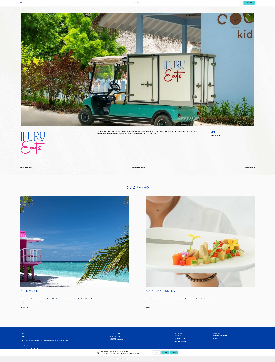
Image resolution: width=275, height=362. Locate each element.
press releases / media (181, 338)
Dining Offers (137, 187)
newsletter (216, 338)
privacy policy (217, 333)
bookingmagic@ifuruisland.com (116, 339)
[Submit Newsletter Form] (83, 336)
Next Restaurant (250, 168)
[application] (137, 355)
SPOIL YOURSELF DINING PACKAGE (163, 291)
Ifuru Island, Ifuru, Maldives (114, 336)
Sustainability (179, 336)
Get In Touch (178, 333)
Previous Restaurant (26, 168)
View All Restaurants (138, 168)
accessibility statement (220, 336)
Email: (23, 336)
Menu (213, 132)
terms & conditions (180, 341)
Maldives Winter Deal (33, 291)
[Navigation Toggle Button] (21, 2)
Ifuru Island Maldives (114, 333)
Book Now (249, 2)
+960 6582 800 (113, 338)
